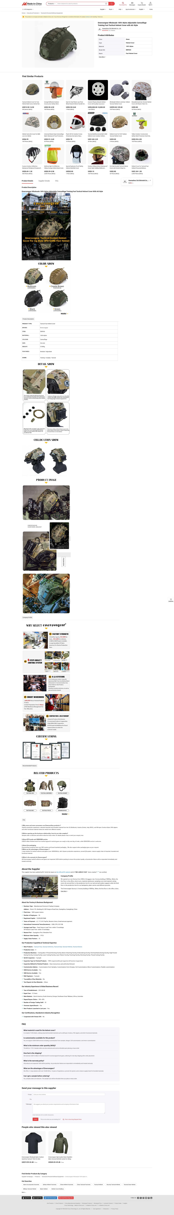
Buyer (110, 9)
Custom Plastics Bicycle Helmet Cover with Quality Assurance (96, 103)
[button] (106, 3)
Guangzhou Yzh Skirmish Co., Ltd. (111, 28)
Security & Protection (33, 13)
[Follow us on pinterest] (149, 1198)
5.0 (131, 183)
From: (30, 1094)
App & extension (130, 9)
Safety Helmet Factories (49, 1184)
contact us (88, 16)
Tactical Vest (38, 947)
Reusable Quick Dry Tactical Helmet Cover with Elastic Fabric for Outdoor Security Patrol (141, 103)
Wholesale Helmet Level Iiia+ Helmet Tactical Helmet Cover (120, 103)
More (23, 1192)
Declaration (106, 1208)
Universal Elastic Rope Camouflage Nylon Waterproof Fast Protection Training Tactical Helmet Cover (54, 135)
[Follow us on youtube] (146, 1198)
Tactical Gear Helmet (129, 1184)
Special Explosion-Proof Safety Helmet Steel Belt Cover (74, 167)
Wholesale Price (98, 1203)
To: (31, 1099)
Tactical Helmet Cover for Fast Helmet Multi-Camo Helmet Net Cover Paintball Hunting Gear (31, 103)
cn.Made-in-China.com (104, 1205)
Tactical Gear (58, 947)
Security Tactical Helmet (113, 1184)
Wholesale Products (87, 1203)
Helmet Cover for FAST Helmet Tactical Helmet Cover (118, 135)
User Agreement (97, 1208)
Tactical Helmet (67, 947)
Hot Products (50, 1203)
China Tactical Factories (83, 1184)
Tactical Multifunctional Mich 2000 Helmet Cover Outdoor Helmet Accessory (97, 135)
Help (120, 9)
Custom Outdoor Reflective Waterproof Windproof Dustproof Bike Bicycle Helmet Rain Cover (31, 167)
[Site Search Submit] (111, 4)
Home (23, 13)
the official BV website (63, 872)
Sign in (150, 5)
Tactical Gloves (77, 947)
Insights (125, 1203)
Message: (29, 1104)
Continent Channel (108, 1203)
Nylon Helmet (44, 1189)
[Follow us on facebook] (138, 1198)
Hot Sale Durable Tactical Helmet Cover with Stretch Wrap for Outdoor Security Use (119, 167)
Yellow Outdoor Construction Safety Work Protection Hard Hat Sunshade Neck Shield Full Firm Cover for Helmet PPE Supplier (141, 135)
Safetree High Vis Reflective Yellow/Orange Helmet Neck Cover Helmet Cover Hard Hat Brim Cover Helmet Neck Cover (54, 167)
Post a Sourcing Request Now (72, 1119)
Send (35, 1119)
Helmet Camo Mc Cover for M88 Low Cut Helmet (31, 135)
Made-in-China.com (79, 1205)
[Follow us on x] (141, 1198)
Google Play (37, 1198)
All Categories (28, 9)
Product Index (118, 1203)
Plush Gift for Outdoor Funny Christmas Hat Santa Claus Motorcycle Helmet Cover (74, 135)
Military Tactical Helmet (29, 1189)
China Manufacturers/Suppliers (72, 1203)
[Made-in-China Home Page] (32, 4)
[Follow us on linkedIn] (151, 1198)
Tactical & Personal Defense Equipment (52, 13)
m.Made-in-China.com (91, 1205)
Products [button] (51, 4)
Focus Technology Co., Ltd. (74, 1208)
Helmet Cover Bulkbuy (57, 1189)
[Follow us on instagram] (143, 1198)
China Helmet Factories (66, 1184)
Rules (151, 9)
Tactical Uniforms (48, 947)
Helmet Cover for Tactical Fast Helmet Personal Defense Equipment (140, 167)
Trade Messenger (50, 1198)
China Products (59, 1203)
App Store (26, 1198)
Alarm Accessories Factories (31, 1184)
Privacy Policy (114, 1208)
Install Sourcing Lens (67, 1198)
